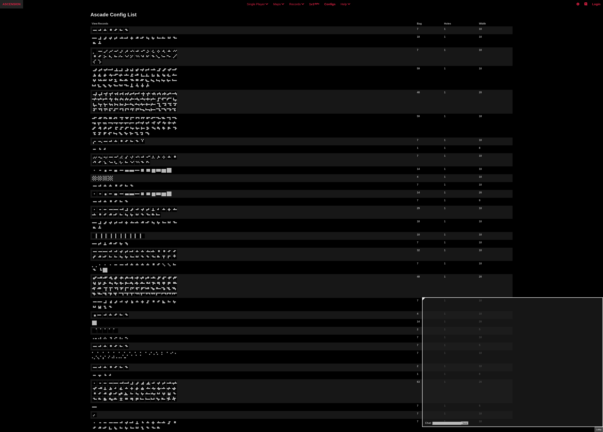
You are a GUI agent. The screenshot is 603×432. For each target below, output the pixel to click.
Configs (330, 4)
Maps (277, 4)
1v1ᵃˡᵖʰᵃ (314, 4)
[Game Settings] (578, 7)
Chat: (428, 423)
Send (464, 423)
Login (596, 4)
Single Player (256, 4)
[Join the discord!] (586, 7)
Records (295, 4)
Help (344, 4)
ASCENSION (12, 4)
